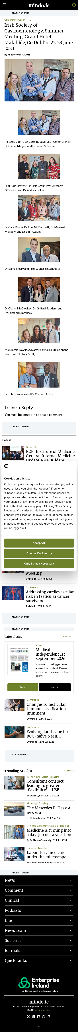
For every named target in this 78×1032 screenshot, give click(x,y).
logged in (29, 415)
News (10, 880)
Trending (54, 776)
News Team (15, 930)
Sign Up (54, 687)
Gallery (22, 19)
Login (22, 687)
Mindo (11, 54)
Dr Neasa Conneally (37, 825)
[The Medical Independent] (73, 4)
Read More (68, 770)
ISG (30, 19)
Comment (14, 890)
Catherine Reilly (39, 862)
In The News (33, 776)
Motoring (32, 803)
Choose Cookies (36, 553)
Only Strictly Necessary (39, 563)
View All (67, 636)
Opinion (53, 825)
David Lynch (36, 795)
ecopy (39, 645)
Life (37, 447)
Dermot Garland (43, 1009)
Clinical (12, 900)
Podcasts (13, 910)
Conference (10, 19)
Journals (12, 950)
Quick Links (16, 960)
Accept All (39, 542)
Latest (45, 776)
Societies (13, 940)
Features (31, 848)
